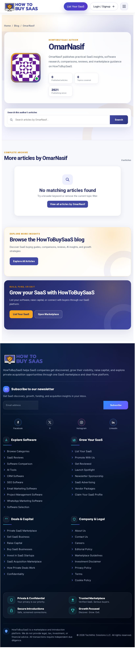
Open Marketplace (48, 314)
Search (119, 119)
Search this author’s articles (22, 112)
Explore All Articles (24, 261)
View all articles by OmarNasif (67, 204)
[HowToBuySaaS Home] (22, 6)
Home (7, 25)
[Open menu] (124, 6)
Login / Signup (101, 6)
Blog (16, 25)
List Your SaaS (75, 6)
